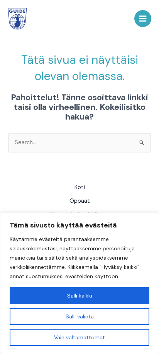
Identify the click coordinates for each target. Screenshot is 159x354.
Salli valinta (80, 316)
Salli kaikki (79, 295)
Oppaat (79, 201)
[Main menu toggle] (142, 18)
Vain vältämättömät (79, 337)
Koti (79, 187)
